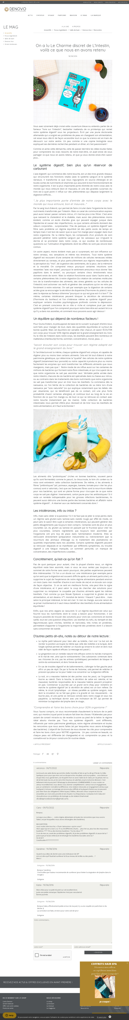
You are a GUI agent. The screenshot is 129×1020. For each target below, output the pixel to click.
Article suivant (104, 744)
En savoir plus (101, 1017)
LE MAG (10, 26)
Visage (51, 15)
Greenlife (8, 33)
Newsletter (87, 2)
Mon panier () (110, 2)
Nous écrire (85, 1008)
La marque (96, 15)
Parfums (62, 15)
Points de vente (8, 1008)
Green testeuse (8, 1004)
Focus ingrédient (11, 36)
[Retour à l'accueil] (16, 8)
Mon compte (98, 2)
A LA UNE (65, 26)
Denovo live (9, 41)
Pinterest (117, 1008)
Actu (30, 15)
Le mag (84, 15)
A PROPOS (76, 26)
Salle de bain (9, 39)
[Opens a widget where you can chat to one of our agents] (9, 1015)
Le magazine (51, 1008)
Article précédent (42, 744)
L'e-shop (49, 1001)
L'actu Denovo (7, 1001)
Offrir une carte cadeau (11, 1006)
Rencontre (98, 30)
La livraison (50, 1004)
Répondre (104, 768)
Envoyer (98, 952)
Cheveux (40, 15)
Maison (73, 15)
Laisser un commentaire (102, 763)
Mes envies (122, 2)
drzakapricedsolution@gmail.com (52, 798)
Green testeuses (11, 44)
